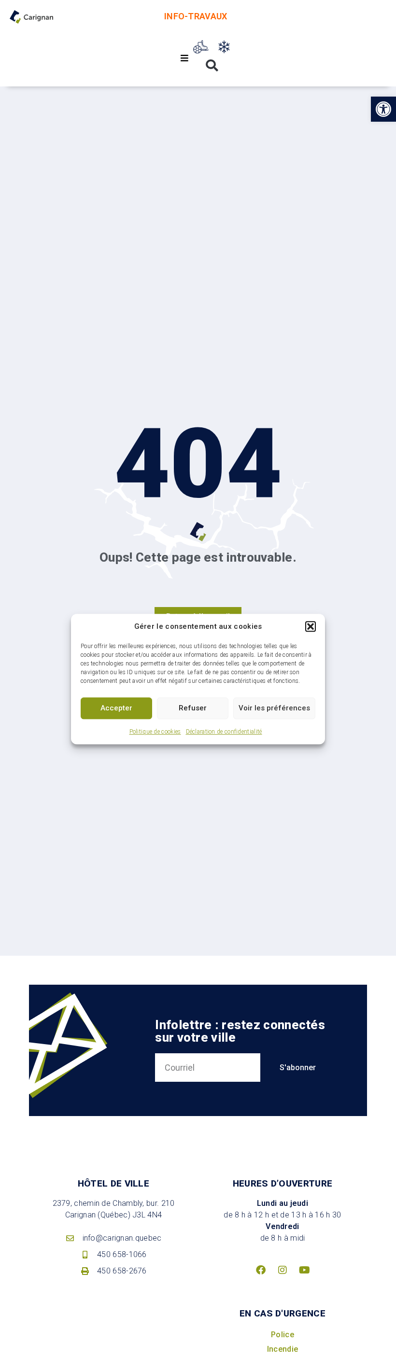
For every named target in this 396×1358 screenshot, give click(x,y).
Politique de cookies (155, 731)
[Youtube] (304, 1270)
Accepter (116, 708)
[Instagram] (282, 1270)
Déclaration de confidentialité (224, 731)
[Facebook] (260, 1270)
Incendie (282, 1349)
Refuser (193, 708)
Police (282, 1334)
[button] (310, 627)
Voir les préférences (274, 708)
